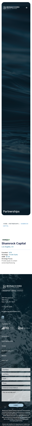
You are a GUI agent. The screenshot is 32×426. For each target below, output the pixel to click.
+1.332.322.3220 (7, 307)
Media (4, 356)
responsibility (7, 351)
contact (5, 360)
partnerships (14, 223)
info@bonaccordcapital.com (11, 311)
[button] (26, 7)
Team (4, 346)
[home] (12, 7)
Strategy (5, 336)
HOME (5, 223)
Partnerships (7, 341)
